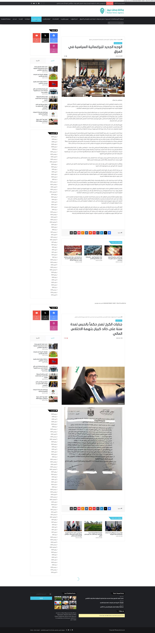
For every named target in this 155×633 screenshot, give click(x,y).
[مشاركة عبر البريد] (75, 232)
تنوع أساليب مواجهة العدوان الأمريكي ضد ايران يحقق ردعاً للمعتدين (115, 258)
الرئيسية (119, 39)
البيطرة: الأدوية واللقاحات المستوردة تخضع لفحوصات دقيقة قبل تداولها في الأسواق (102, 19)
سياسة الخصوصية (5, 19)
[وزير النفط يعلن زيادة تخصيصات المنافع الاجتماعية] (53, 114)
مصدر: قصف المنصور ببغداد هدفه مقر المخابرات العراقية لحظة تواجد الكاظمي (41, 68)
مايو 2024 (54, 199)
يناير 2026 (54, 149)
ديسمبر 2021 (54, 232)
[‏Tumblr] (98, 232)
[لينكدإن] (101, 232)
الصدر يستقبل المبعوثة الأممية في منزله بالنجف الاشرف (41, 98)
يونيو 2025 (54, 167)
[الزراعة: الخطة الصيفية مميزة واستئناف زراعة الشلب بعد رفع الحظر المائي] (57, 598)
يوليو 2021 (54, 242)
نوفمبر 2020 (53, 262)
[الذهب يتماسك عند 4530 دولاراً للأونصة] (57, 607)
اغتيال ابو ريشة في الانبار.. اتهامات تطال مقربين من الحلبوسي (41, 106)
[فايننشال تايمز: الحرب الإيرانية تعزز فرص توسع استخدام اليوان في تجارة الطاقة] (65, 603)
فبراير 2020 (54, 285)
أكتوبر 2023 (54, 217)
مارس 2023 (54, 224)
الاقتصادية (56, 19)
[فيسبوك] (109, 232)
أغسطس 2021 (53, 239)
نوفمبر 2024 (53, 184)
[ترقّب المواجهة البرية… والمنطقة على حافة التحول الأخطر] (93, 250)
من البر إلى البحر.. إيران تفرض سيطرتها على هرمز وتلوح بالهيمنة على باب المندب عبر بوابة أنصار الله (73, 258)
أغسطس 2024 (53, 192)
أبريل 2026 (54, 141)
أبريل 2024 (54, 202)
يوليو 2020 (54, 272)
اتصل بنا (21, 19)
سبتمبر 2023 (53, 219)
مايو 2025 (54, 169)
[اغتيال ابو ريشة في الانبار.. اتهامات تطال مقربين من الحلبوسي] (53, 107)
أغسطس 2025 (53, 161)
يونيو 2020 (54, 274)
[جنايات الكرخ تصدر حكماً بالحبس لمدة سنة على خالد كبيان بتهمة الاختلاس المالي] (72, 598)
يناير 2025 (54, 179)
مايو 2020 (54, 277)
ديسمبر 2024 (53, 182)
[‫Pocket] (79, 232)
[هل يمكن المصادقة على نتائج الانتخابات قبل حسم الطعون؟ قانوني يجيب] (53, 91)
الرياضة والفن (47, 19)
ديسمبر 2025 (53, 151)
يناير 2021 (54, 257)
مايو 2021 (54, 247)
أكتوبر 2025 (54, 156)
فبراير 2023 (54, 227)
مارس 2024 (54, 204)
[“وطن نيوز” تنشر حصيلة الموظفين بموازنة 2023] (53, 122)
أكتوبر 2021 (54, 234)
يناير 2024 (54, 209)
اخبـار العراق (74, 19)
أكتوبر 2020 (54, 264)
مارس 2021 (54, 252)
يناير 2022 (54, 229)
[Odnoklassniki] (82, 232)
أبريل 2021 (54, 249)
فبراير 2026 (54, 146)
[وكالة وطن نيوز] (112, 11)
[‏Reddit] (90, 232)
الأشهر (52, 60)
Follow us (121, 611)
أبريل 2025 (54, 172)
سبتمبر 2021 (54, 237)
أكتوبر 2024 (54, 187)
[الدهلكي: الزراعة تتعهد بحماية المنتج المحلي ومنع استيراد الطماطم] (72, 607)
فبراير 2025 (54, 177)
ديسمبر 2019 (54, 290)
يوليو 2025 (54, 164)
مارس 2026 (54, 144)
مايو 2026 (54, 139)
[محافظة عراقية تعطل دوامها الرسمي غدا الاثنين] (53, 84)
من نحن (15, 19)
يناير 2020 (54, 287)
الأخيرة (37, 60)
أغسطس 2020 (53, 269)
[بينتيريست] (94, 232)
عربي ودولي (65, 19)
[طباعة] (71, 232)
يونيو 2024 (54, 197)
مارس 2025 (54, 174)
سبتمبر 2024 (53, 189)
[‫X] (105, 232)
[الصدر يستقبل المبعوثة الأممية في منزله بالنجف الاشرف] (53, 99)
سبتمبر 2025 (53, 159)
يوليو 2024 (54, 194)
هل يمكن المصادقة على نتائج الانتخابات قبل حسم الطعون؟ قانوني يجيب (40, 90)
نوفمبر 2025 (53, 154)
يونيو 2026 (54, 136)
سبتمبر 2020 (53, 267)
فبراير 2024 (54, 207)
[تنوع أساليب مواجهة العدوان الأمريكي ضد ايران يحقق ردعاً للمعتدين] (113, 250)
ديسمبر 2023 (53, 212)
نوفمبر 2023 (53, 214)
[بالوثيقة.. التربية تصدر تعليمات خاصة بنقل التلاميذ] (53, 77)
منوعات (28, 19)
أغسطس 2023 (53, 222)
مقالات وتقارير (36, 19)
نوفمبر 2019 (54, 292)
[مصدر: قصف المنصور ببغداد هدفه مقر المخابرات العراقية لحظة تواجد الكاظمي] (53, 69)
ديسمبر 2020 (53, 259)
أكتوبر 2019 (54, 295)
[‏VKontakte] (86, 232)
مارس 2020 (54, 282)
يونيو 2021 (54, 244)
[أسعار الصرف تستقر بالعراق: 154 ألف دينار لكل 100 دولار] (65, 607)
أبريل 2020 (54, 279)
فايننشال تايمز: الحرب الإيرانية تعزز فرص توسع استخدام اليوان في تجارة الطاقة (85, 3)
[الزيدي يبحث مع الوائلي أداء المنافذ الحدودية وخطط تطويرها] (65, 598)
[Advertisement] (61, 10)
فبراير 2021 (54, 254)
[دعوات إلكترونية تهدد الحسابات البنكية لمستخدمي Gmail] (57, 603)
